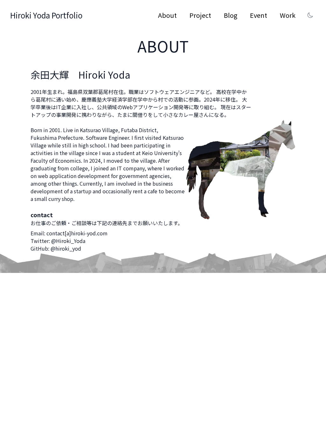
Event (258, 15)
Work (287, 15)
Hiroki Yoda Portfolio (46, 15)
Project (200, 15)
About (167, 15)
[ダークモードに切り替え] (310, 15)
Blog (230, 15)
